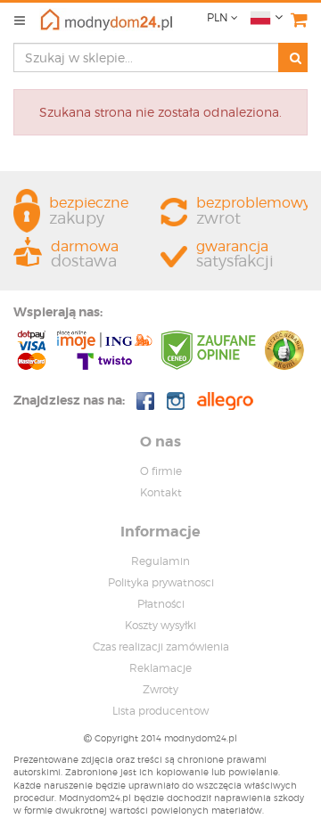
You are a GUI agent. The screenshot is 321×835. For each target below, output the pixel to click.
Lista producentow (160, 710)
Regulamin (160, 561)
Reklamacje (160, 668)
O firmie (161, 471)
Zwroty (160, 689)
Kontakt (161, 492)
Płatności (161, 603)
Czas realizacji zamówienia (161, 646)
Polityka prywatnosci (161, 582)
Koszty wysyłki (160, 625)
